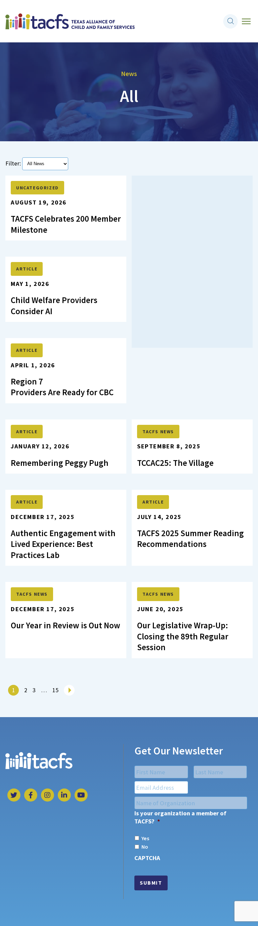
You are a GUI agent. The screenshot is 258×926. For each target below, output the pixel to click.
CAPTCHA (147, 858)
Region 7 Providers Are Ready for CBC (62, 387)
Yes (145, 838)
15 (55, 690)
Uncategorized (37, 188)
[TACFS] (70, 21)
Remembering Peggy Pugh (60, 462)
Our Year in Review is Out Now (65, 625)
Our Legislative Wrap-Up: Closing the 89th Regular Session (182, 636)
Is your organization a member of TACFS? (180, 817)
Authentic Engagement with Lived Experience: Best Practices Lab (63, 544)
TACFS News (32, 594)
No (144, 846)
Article (26, 269)
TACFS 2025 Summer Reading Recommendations (190, 539)
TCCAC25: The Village (175, 462)
